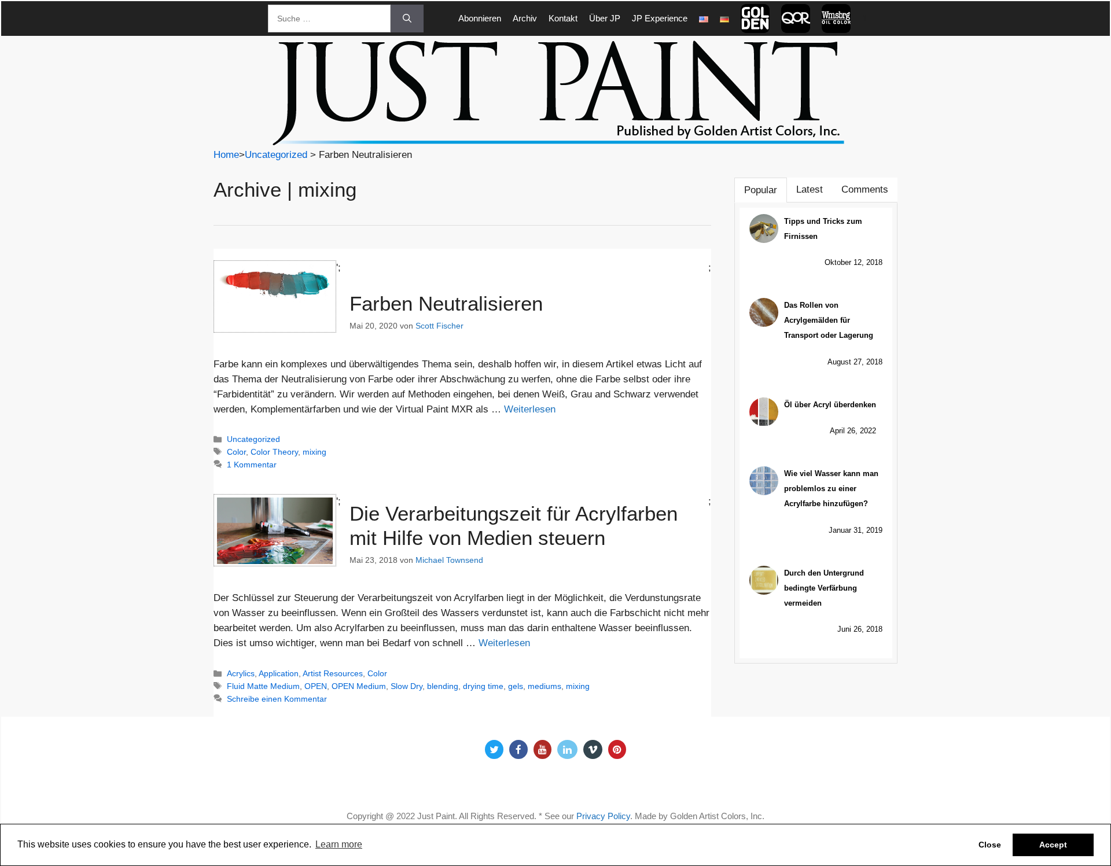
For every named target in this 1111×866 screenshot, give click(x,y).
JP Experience (659, 18)
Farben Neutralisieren (446, 303)
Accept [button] (1053, 844)
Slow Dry (406, 686)
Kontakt (563, 18)
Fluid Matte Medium (263, 686)
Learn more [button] (338, 844)
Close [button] (989, 844)
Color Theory (274, 451)
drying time (483, 686)
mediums (544, 686)
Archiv (525, 18)
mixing (314, 451)
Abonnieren (479, 18)
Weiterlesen (530, 409)
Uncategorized (276, 154)
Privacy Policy (603, 816)
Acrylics (241, 673)
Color (236, 451)
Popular (760, 190)
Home (226, 154)
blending (442, 686)
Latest (809, 189)
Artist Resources (333, 673)
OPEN (315, 686)
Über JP (604, 18)
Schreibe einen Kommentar (277, 698)
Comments (864, 189)
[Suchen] (407, 18)
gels (515, 686)
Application (279, 673)
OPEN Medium (359, 686)
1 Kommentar (252, 464)
